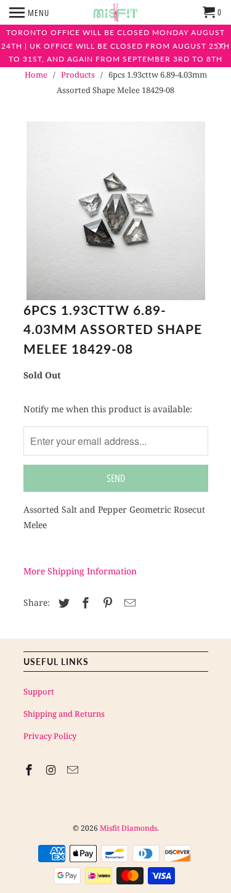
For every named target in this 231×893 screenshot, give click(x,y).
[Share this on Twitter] (62, 602)
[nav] (29, 12)
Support (38, 691)
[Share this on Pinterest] (106, 602)
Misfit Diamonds (128, 828)
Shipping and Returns (64, 713)
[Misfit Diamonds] (115, 12)
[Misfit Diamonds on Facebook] (30, 769)
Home (36, 74)
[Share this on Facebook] (84, 602)
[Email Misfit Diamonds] (74, 769)
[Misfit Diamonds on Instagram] (52, 769)
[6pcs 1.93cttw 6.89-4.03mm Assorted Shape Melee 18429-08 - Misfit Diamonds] (115, 210)
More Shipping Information (80, 571)
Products (78, 74)
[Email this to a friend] (128, 602)
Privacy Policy (49, 735)
